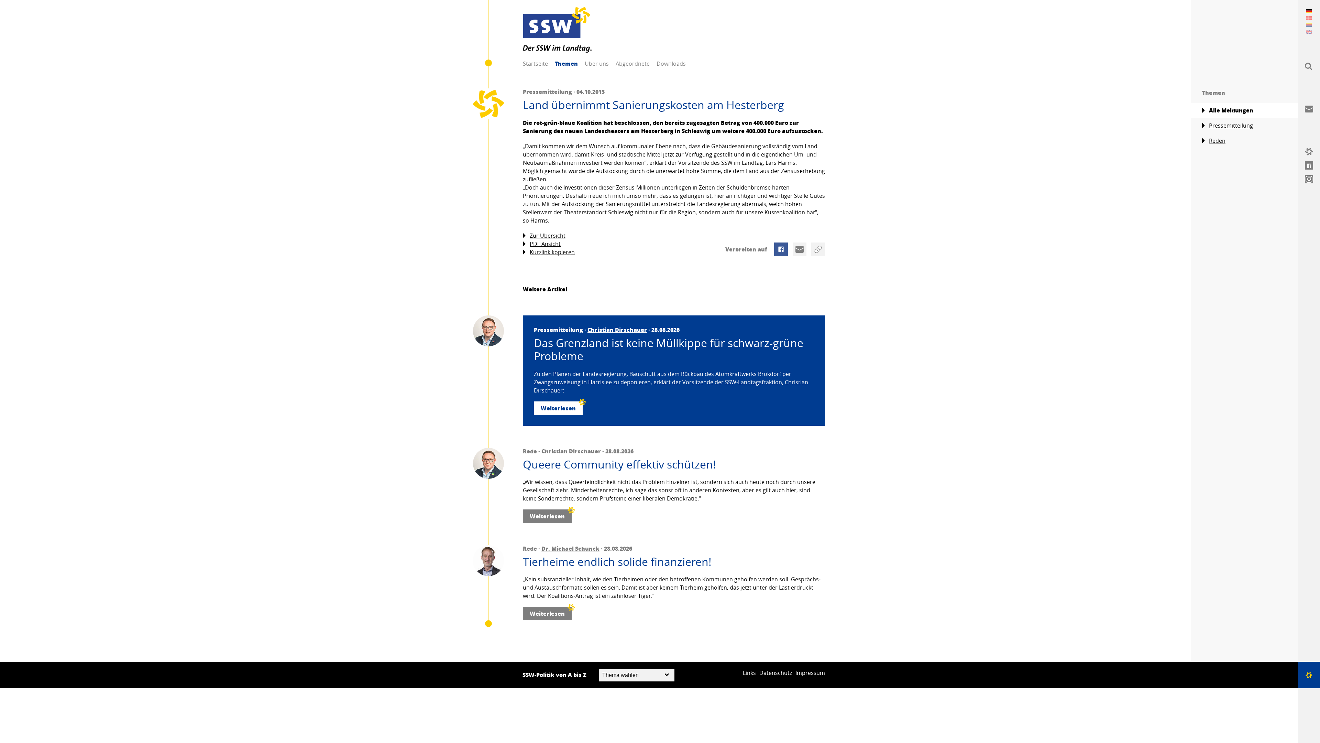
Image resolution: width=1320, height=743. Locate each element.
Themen (566, 63)
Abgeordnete (633, 63)
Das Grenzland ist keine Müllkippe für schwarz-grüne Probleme (668, 349)
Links (749, 673)
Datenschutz (775, 673)
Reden (1217, 140)
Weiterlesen (558, 408)
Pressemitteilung (1231, 125)
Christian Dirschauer (617, 329)
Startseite (535, 63)
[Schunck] (488, 560)
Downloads (671, 63)
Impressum (810, 673)
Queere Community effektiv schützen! (619, 464)
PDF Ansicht (545, 244)
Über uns (597, 63)
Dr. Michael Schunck (570, 548)
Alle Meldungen (1231, 110)
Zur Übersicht (547, 235)
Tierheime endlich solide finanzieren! (617, 561)
